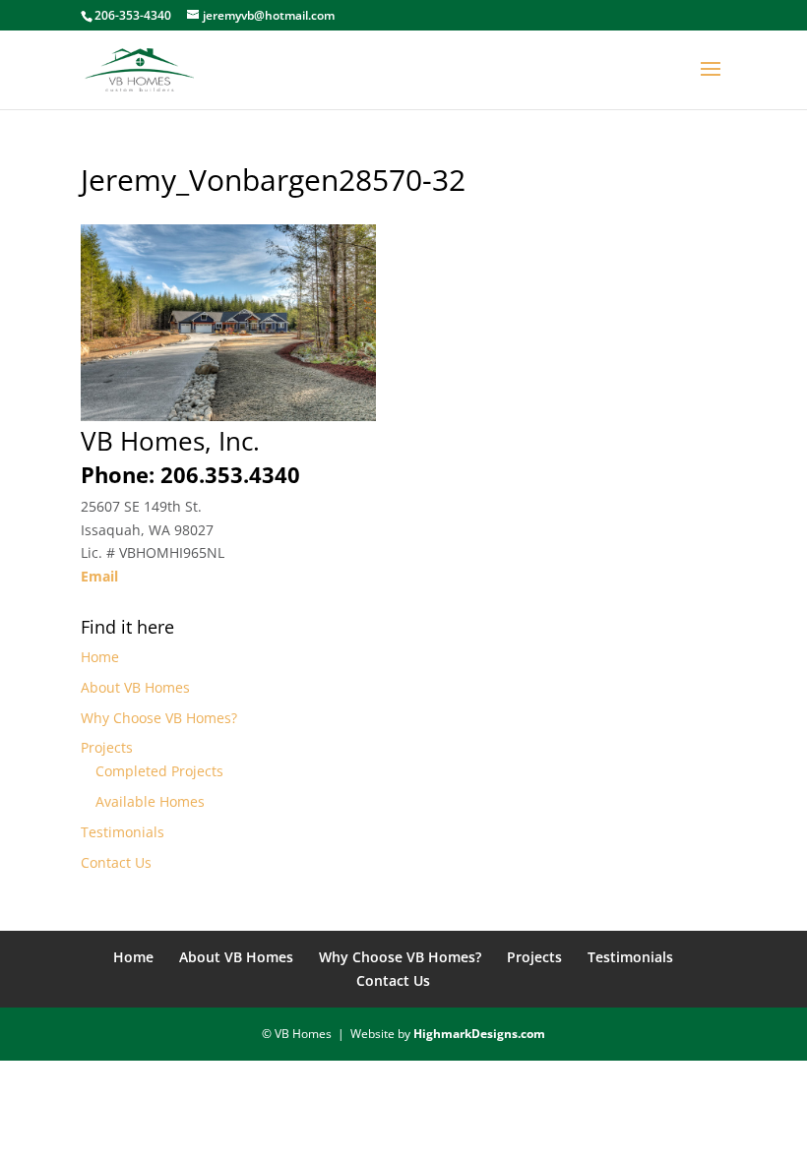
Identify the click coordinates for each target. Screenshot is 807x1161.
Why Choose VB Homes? (159, 717)
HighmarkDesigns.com (479, 1033)
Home (100, 656)
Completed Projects (159, 771)
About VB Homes (135, 687)
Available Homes (150, 801)
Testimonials (122, 832)
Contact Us (116, 862)
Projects (107, 747)
